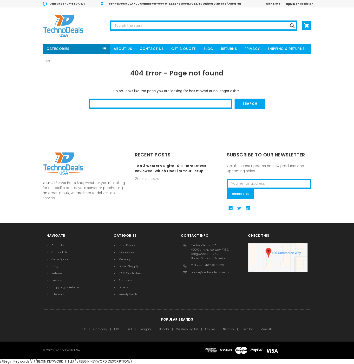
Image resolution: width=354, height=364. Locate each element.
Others (123, 287)
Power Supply (129, 266)
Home (47, 61)
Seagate (145, 329)
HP (84, 329)
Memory (125, 259)
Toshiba (247, 329)
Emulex (210, 329)
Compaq (100, 329)
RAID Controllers (130, 273)
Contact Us (152, 48)
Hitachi (164, 329)
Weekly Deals (128, 294)
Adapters (125, 280)
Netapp (228, 329)
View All (266, 329)
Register (306, 4)
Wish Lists (272, 4)
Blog (208, 48)
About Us (123, 48)
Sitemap (58, 294)
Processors (127, 252)
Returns (229, 48)
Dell (129, 329)
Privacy (252, 48)
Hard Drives (127, 245)
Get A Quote (183, 48)
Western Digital (187, 329)
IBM (116, 329)
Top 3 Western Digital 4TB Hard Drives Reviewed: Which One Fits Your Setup (170, 168)
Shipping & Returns (286, 48)
